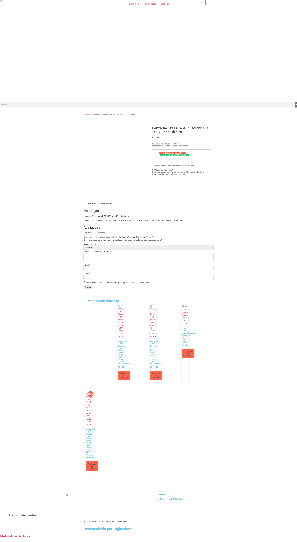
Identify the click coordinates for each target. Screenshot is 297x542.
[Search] (296, 104)
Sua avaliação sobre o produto (98, 251)
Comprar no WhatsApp (175, 155)
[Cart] (202, 2)
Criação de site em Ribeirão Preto (15, 536)
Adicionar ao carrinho (173, 153)
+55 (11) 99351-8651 (171, 499)
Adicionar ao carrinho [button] (124, 375)
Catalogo (165, 4)
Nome (87, 265)
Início (86, 115)
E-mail (87, 274)
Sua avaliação (90, 244)
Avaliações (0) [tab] (105, 203)
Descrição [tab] (91, 203)
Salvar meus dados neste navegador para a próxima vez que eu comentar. (118, 282)
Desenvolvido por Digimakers (108, 529)
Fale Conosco (150, 4)
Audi (91, 115)
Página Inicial (133, 4)
